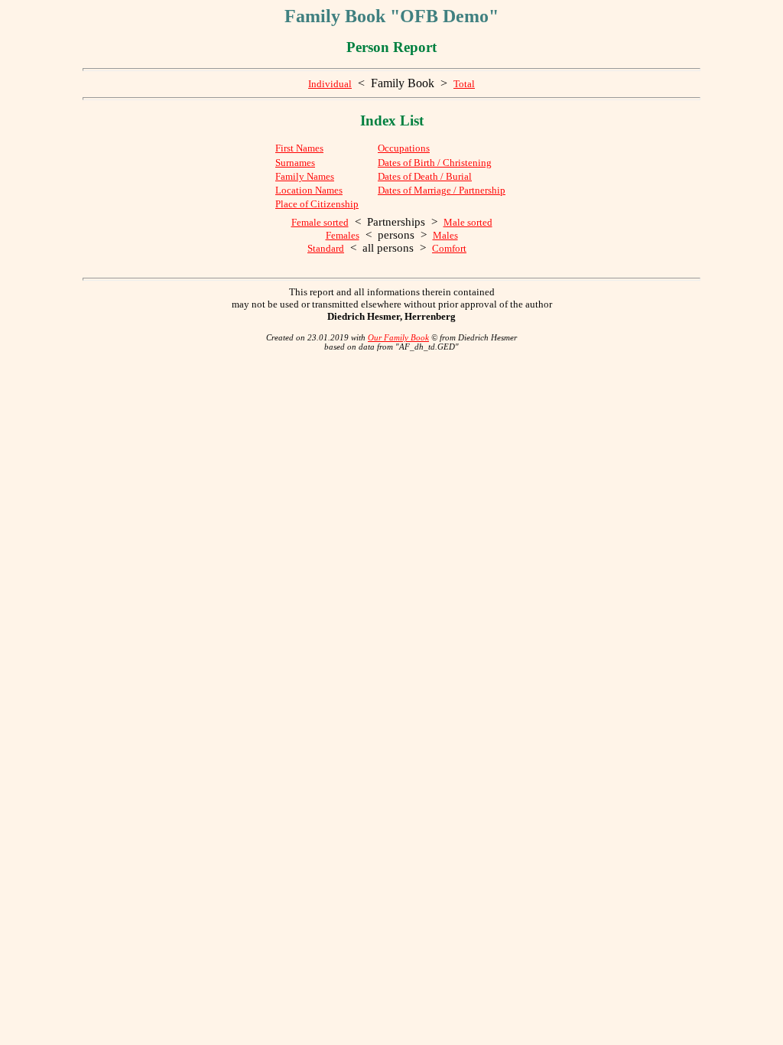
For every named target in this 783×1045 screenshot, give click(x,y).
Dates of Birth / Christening (435, 162)
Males (445, 235)
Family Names (304, 176)
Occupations (404, 148)
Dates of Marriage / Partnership (441, 190)
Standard (325, 248)
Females (342, 235)
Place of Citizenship (317, 204)
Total (464, 84)
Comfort (449, 248)
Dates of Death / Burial (425, 176)
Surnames (295, 162)
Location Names (309, 190)
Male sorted (467, 222)
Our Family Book (398, 337)
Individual (330, 84)
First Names (299, 148)
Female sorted (320, 222)
